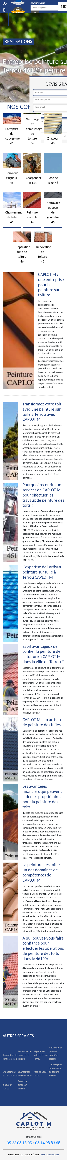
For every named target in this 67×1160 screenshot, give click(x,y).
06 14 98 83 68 (47, 1143)
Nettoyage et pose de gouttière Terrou (55, 1053)
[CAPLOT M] (33, 1120)
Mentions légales (50, 1155)
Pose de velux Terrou (40, 1074)
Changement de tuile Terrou (10, 1074)
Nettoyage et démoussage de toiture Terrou (55, 1070)
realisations (18, 41)
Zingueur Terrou (7, 1087)
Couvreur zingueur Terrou (22, 1085)
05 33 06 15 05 (19, 1143)
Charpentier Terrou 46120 (24, 1074)
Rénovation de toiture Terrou (10, 1057)
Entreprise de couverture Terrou (24, 1055)
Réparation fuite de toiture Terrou (41, 1055)
